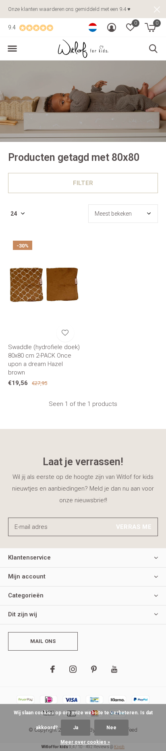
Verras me (133, 526)
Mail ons (43, 641)
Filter (83, 183)
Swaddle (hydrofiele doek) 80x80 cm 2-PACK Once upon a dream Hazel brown (44, 359)
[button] (12, 48)
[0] (150, 27)
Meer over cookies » (85, 742)
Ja (75, 727)
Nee (111, 727)
